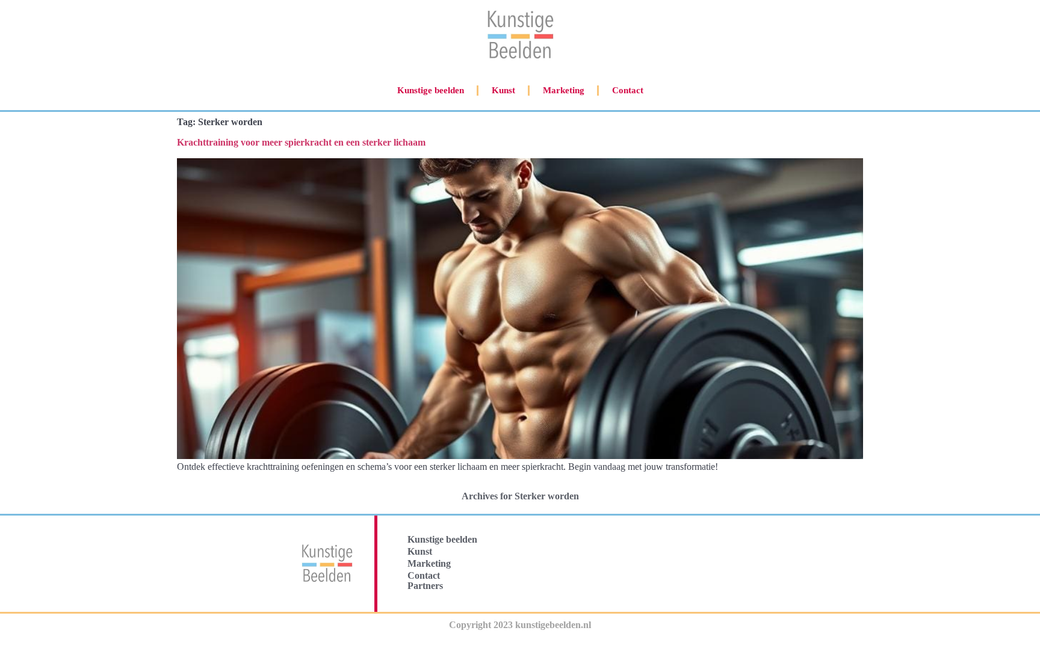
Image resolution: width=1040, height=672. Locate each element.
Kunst (503, 90)
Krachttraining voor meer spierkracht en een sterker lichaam (301, 142)
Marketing (563, 90)
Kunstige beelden (430, 90)
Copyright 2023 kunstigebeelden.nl (520, 625)
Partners (425, 586)
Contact (627, 90)
